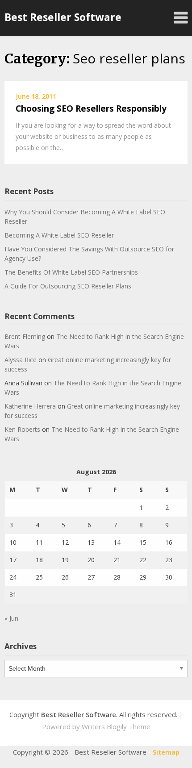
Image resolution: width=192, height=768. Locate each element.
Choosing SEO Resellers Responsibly (91, 108)
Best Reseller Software (62, 17)
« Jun (11, 618)
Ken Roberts (22, 429)
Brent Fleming (24, 336)
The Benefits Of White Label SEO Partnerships (71, 272)
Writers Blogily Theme (116, 726)
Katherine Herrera (30, 406)
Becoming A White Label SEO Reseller (59, 235)
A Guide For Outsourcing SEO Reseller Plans (67, 286)
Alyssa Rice (20, 359)
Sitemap (166, 751)
